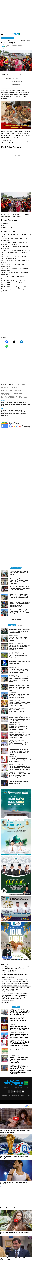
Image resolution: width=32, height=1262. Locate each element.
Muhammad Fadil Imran (9, 393)
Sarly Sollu (5, 397)
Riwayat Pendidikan (17, 81)
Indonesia (5, 387)
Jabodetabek (13, 387)
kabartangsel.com (12, 46)
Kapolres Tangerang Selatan (10, 389)
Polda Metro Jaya (7, 394)
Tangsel (25, 397)
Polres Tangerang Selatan (10, 396)
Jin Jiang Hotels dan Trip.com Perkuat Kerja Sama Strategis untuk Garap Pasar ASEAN (15, 988)
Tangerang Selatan (16, 397)
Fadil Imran (5, 386)
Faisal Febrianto (10, 90)
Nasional (19, 393)
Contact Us (15, 1095)
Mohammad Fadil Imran (9, 392)
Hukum (23, 386)
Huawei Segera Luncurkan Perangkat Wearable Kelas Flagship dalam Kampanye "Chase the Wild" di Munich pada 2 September (16, 968)
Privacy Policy (25, 1095)
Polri (20, 396)
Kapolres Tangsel (7, 390)
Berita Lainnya (5, 1002)
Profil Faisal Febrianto (12, 78)
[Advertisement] (16, 16)
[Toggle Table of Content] (20, 74)
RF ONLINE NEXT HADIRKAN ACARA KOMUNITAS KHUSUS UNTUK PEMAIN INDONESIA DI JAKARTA (15, 982)
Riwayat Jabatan (16, 84)
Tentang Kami (6, 1095)
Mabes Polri (17, 390)
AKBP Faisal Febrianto (18, 384)
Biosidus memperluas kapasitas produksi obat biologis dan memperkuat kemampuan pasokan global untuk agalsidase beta (14, 976)
